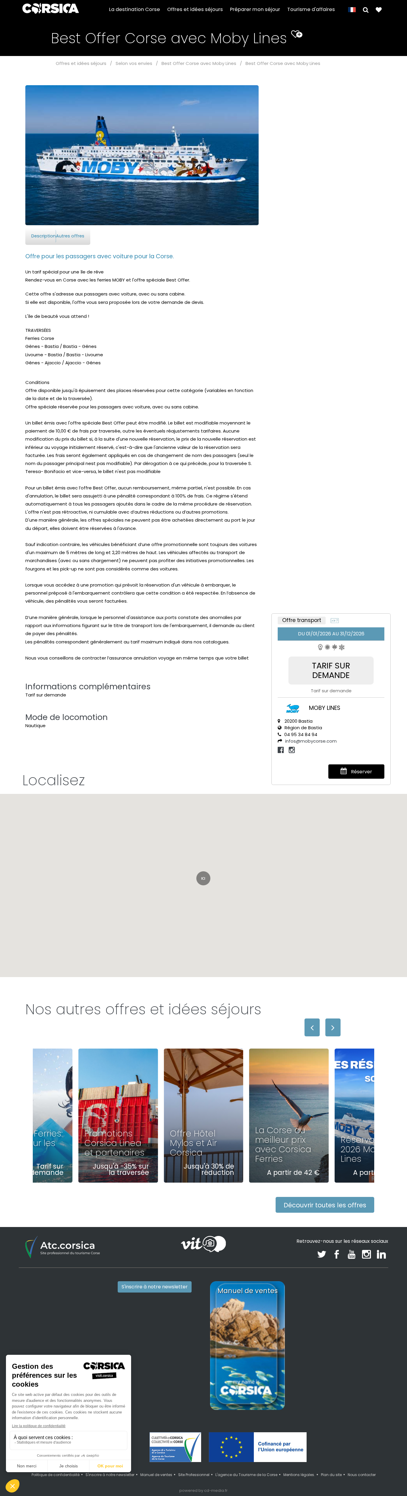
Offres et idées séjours (195, 9)
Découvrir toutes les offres (325, 1205)
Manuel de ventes (156, 1474)
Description (43, 236)
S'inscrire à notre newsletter (155, 1286)
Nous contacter (362, 1474)
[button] (366, 9)
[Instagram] (292, 750)
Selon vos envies (134, 63)
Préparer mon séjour (255, 9)
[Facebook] (282, 750)
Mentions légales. (299, 1474)
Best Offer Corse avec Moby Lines (198, 63)
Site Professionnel (193, 1474)
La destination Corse (134, 9)
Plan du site (331, 1474)
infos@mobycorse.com (311, 741)
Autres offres (70, 236)
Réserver (361, 771)
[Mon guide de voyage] (379, 9)
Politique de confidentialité (56, 1474)
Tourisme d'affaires (311, 9)
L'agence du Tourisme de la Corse (246, 1474)
